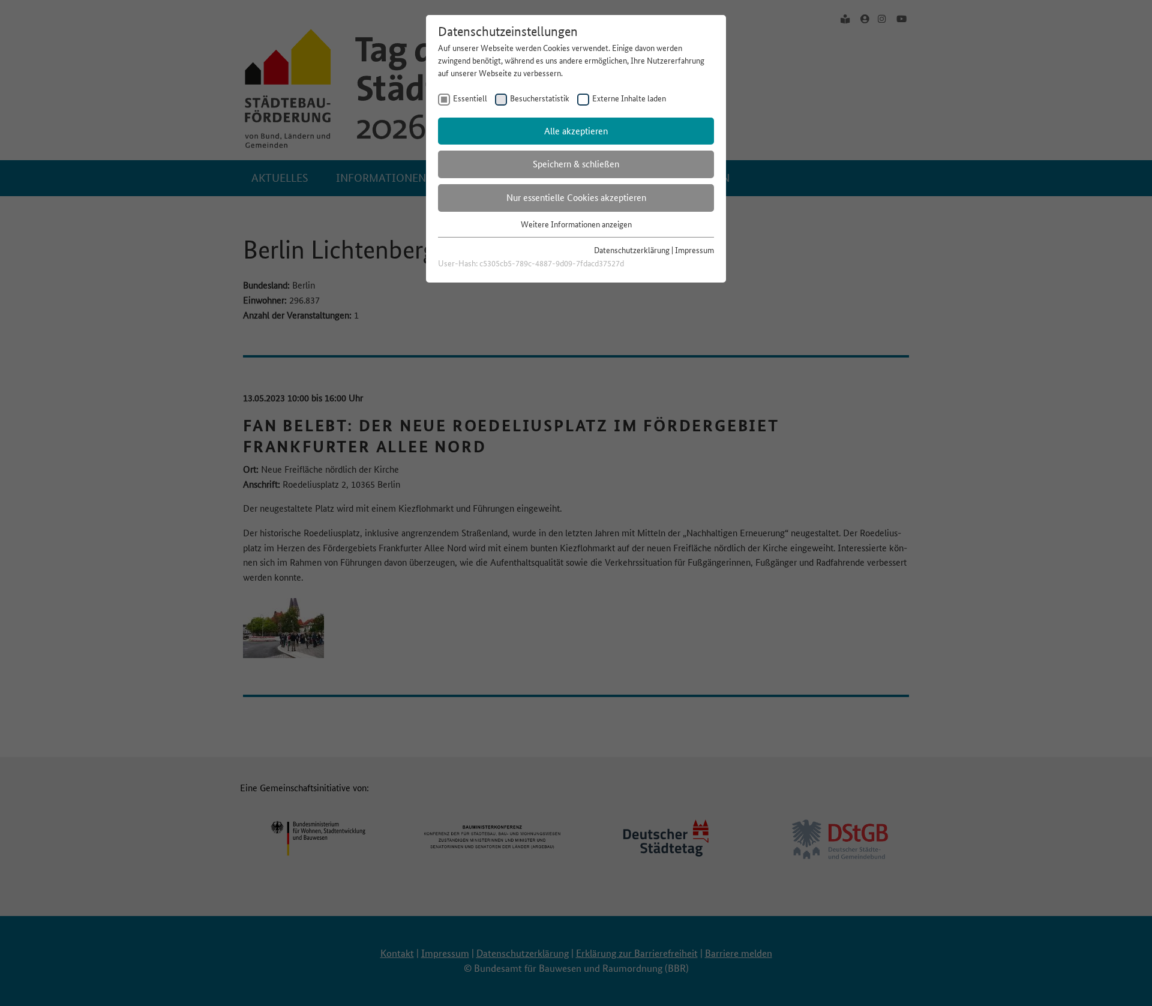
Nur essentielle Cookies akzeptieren (576, 197)
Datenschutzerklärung (632, 250)
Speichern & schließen (576, 164)
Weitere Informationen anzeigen (576, 224)
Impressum (694, 250)
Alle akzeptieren (576, 131)
